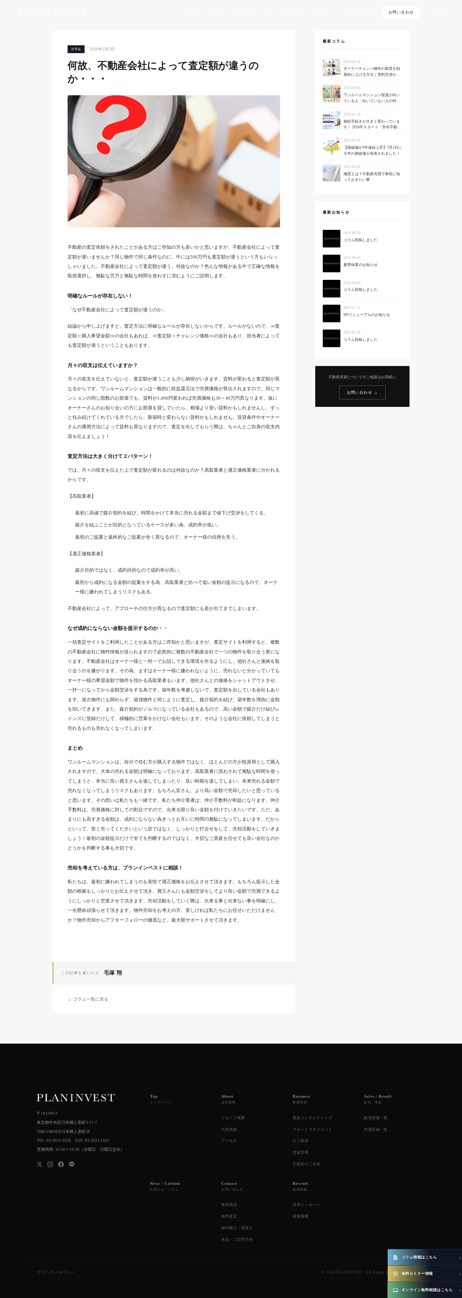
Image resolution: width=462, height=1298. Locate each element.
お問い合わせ (401, 12)
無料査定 (229, 1216)
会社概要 (322, 12)
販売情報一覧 (376, 1118)
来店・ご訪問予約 (237, 1239)
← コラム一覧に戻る (88, 999)
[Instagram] (50, 1164)
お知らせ (245, 12)
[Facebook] (61, 1164)
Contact (232, 1186)
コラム (270, 12)
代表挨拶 (229, 1129)
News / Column (165, 1186)
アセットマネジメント (313, 1129)
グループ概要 (233, 1118)
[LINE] (71, 1164)
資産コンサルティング (313, 1118)
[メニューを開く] (436, 12)
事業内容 (295, 12)
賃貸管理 (301, 1152)
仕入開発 (301, 1141)
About (228, 1099)
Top (161, 1099)
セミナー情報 (359, 12)
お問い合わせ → (362, 392)
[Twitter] (39, 1164)
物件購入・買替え (237, 1228)
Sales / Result (378, 1099)
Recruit (300, 1186)
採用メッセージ (307, 1204)
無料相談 (229, 1204)
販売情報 (218, 12)
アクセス (229, 1141)
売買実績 (191, 12)
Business (301, 1099)
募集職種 (301, 1216)
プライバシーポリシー (55, 1272)
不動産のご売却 (307, 1164)
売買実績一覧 (376, 1129)
